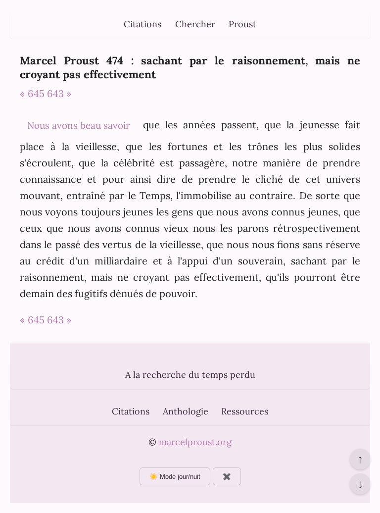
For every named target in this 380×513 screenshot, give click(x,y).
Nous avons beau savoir (78, 125)
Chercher (195, 24)
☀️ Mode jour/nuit (174, 476)
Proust (242, 24)
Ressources (244, 411)
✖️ (227, 476)
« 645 (32, 93)
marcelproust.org (195, 442)
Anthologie (185, 411)
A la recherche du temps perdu (190, 374)
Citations (142, 24)
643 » (59, 93)
